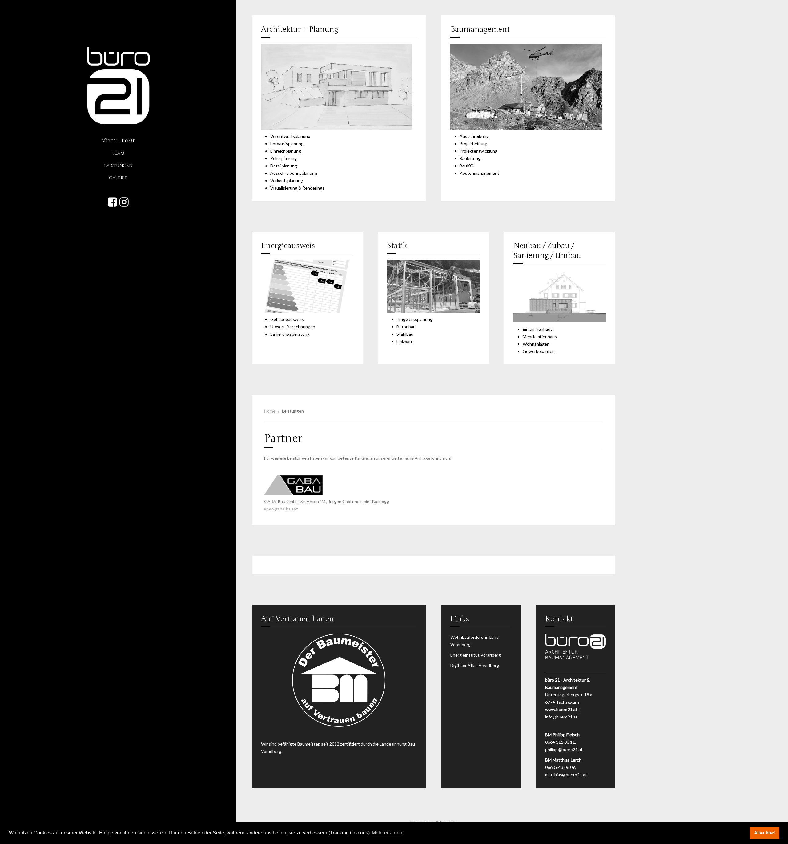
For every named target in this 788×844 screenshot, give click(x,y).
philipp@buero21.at (564, 749)
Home (269, 411)
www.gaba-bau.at (281, 508)
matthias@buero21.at (566, 774)
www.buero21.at (561, 709)
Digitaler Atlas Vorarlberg (474, 665)
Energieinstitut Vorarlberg (475, 655)
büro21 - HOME (118, 141)
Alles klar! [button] (764, 832)
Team (118, 153)
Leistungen (118, 165)
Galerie (118, 178)
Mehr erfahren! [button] (388, 832)
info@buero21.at (561, 716)
